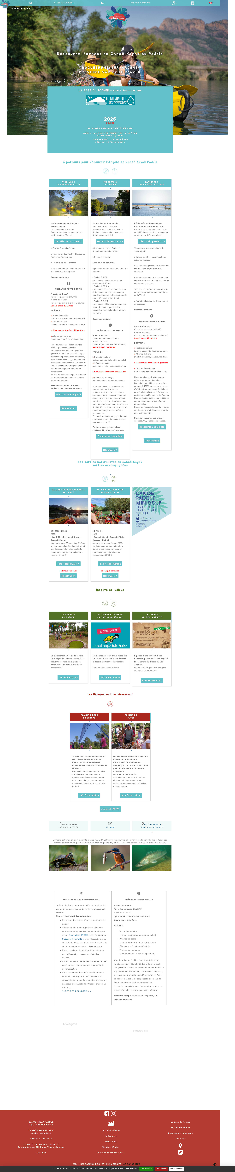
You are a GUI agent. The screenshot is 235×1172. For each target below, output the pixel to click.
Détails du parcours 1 (68, 241)
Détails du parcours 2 (110, 241)
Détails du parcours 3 (152, 241)
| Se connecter (131, 1164)
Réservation (68, 408)
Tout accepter (146, 1169)
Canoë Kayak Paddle (64, 3)
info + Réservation (68, 564)
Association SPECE (78, 935)
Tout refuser (161, 1169)
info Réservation (68, 677)
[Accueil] (5, 4)
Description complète (68, 394)
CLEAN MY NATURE (72, 939)
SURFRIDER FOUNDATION (75, 991)
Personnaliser (176, 1169)
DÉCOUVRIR (140, 1031)
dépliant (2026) (110, 809)
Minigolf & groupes (140, 3)
